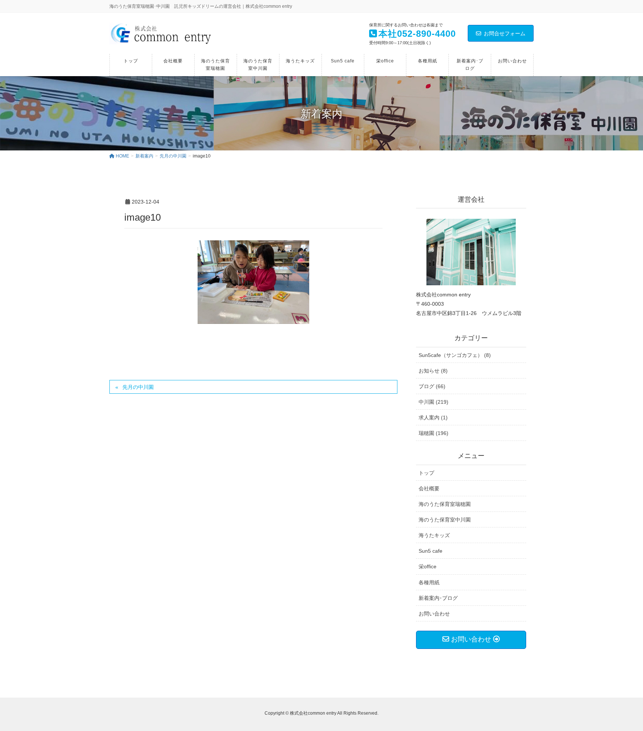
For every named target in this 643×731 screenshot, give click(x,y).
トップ (426, 473)
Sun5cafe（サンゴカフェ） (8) (455, 355)
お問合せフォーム (504, 33)
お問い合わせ (434, 614)
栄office (427, 566)
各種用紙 (429, 582)
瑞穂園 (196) (433, 433)
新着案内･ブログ (438, 598)
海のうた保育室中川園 (445, 520)
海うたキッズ (434, 535)
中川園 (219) (433, 402)
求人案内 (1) (433, 417)
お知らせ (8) (433, 371)
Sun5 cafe (430, 551)
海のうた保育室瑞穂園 (445, 504)
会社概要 (429, 488)
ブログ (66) (432, 386)
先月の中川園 (138, 387)
